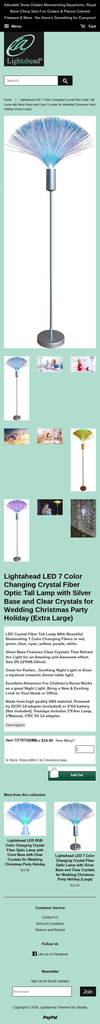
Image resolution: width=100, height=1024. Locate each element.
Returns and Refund (50, 930)
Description (15, 725)
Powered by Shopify (72, 1007)
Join (88, 992)
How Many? (65, 741)
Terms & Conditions (50, 924)
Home (8, 99)
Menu (16, 26)
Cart (91, 26)
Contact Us (50, 917)
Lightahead (48, 1007)
